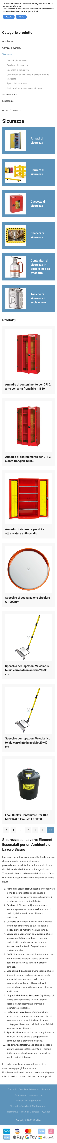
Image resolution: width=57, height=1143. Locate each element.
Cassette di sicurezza (18, 70)
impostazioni (32, 11)
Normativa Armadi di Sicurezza (23, 1111)
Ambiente (7, 41)
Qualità (46, 1111)
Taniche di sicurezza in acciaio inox (24, 88)
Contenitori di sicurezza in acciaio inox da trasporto (28, 76)
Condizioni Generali (29, 1089)
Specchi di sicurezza (17, 83)
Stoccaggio (8, 101)
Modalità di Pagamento (28, 1100)
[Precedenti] (6, 830)
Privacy (46, 1089)
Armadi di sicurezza (17, 60)
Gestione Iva (35, 1095)
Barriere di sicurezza (17, 65)
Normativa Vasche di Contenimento (28, 1106)
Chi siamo (20, 1095)
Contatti (11, 1089)
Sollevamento (9, 94)
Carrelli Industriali (11, 47)
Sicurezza (7, 54)
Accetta (9, 17)
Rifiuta (21, 17)
